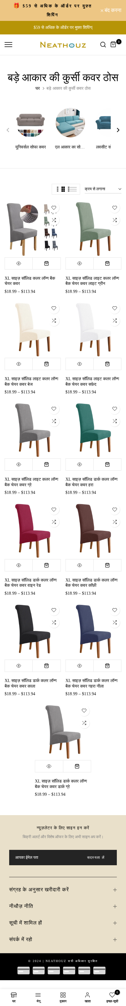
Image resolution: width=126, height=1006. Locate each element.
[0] (113, 44)
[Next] (115, 130)
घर (37, 88)
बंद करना (112, 10)
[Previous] (10, 130)
